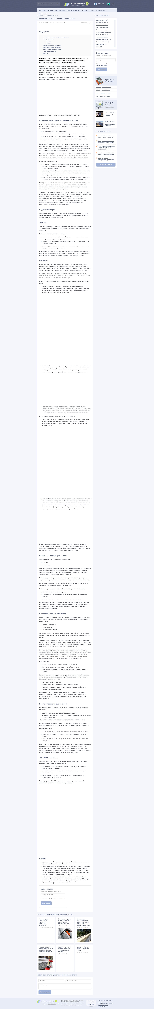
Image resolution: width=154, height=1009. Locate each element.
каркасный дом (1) (101, 44)
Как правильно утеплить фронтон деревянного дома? (106, 136)
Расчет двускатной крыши (103, 90)
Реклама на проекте (103, 1005)
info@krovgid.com (52, 1004)
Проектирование (60, 10)
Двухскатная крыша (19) (102, 34)
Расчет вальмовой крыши (103, 96)
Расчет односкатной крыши (103, 87)
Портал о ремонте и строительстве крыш (80, 4)
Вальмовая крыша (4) (102, 22)
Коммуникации (100, 10)
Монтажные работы (73, 10)
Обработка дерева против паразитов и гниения (83, 948)
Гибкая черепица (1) (101, 29)
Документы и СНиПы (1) (102, 42)
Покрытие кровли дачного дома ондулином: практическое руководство (43, 922)
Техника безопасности (49, 51)
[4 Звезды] (84, 22)
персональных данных (59, 898)
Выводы (45, 53)
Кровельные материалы (46, 10)
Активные (48, 41)
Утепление (84, 10)
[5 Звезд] (85, 22)
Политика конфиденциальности (105, 1003)
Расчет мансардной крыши (103, 93)
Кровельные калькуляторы (101, 4)
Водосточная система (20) (103, 27)
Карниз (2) (99, 46)
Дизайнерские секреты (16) (103, 39)
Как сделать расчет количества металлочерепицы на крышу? (106, 141)
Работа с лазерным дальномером (52, 49)
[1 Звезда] (81, 22)
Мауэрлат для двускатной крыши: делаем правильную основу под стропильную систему (83, 922)
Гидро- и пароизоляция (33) (103, 32)
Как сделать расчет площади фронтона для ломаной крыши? (106, 153)
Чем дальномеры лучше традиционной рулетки (56, 37)
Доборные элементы (45, 14)
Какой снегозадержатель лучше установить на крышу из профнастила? (106, 148)
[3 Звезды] (83, 22)
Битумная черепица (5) (102, 20)
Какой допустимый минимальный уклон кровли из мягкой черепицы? (106, 159)
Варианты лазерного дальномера (52, 45)
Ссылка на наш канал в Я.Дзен (105, 1000)
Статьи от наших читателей (46, 927)
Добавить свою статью (103, 1006)
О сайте (100, 1002)
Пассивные (49, 43)
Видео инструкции (114, 4)
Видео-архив (109, 105)
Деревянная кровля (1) (102, 37)
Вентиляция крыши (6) (102, 25)
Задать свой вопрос (106, 164)
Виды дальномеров (48, 39)
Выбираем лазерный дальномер (52, 47)
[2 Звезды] (82, 22)
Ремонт (92, 10)
